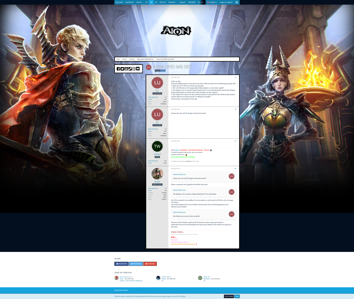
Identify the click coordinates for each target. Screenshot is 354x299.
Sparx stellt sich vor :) (126, 277)
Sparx (122, 279)
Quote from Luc (179, 174)
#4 (235, 168)
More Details (229, 296)
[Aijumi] (158, 279)
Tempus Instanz (166, 277)
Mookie (175, 150)
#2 (235, 109)
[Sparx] (116, 279)
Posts (150, 99)
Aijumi (164, 279)
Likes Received (153, 97)
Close (237, 296)
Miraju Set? (206, 277)
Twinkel (187, 161)
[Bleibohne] (200, 279)
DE (162, 281)
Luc (169, 70)
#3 (235, 141)
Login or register (226, 2)
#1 (235, 77)
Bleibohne (206, 279)
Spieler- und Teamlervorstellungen (131, 281)
